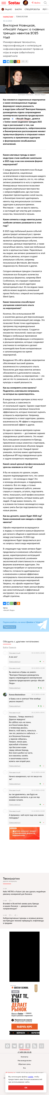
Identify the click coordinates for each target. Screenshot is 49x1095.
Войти (5, 648)
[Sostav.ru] (15, 3)
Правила (12, 648)
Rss (24, 1068)
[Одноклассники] (18, 61)
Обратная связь (24, 1064)
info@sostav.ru (24, 1049)
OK (25, 1088)
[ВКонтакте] (4, 61)
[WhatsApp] (11, 61)
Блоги (18, 9)
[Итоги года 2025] (27, 2)
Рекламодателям (24, 1061)
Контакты (24, 1057)
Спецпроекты (32, 9)
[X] (15, 61)
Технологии (11, 878)
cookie (30, 1077)
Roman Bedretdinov (17, 694)
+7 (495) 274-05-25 (25, 1052)
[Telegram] (8, 61)
